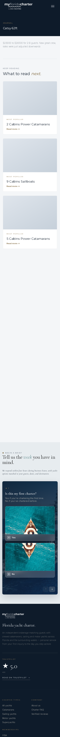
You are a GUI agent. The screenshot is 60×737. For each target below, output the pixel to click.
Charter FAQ (37, 709)
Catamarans (8, 709)
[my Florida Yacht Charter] (18, 6)
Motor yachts (9, 718)
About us (35, 705)
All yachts (7, 705)
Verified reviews (39, 714)
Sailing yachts (9, 714)
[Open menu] (52, 6)
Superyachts (8, 722)
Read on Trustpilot (16, 678)
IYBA (4, 735)
